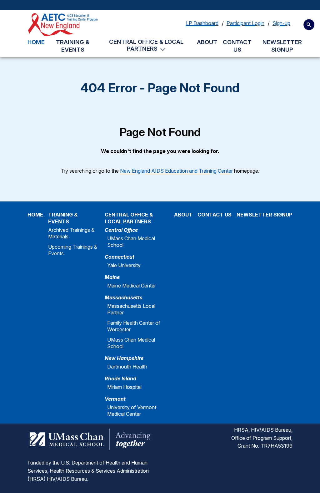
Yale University (124, 265)
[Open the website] (64, 25)
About (207, 41)
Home (36, 41)
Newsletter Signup (282, 45)
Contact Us (237, 45)
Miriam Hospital (124, 387)
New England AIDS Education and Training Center (176, 171)
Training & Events (72, 45)
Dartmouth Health (127, 366)
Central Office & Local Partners (146, 45)
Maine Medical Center (131, 285)
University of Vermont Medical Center (131, 410)
